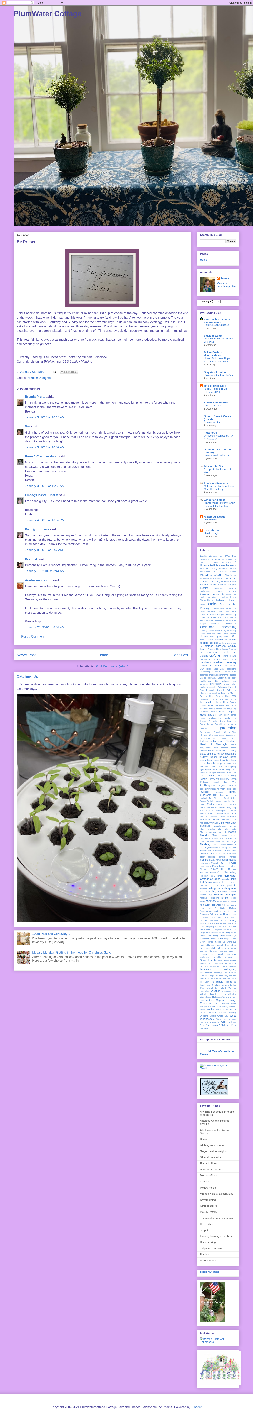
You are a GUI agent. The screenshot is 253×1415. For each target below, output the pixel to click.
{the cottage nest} (215, 385)
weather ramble (217, 1013)
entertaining (212, 687)
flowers (203, 705)
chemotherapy (221, 621)
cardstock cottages (216, 614)
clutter (226, 636)
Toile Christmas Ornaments (219, 985)
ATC (213, 581)
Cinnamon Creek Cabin (217, 633)
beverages (227, 594)
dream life (231, 672)
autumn (233, 581)
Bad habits (223, 585)
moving (224, 835)
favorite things (207, 696)
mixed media (230, 829)
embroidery (216, 684)
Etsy (202, 690)
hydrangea (205, 769)
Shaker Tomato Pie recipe (213, 923)
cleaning (204, 636)
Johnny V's (214, 779)
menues (203, 817)
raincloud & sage (214, 516)
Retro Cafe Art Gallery (213, 908)
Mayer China (206, 813)
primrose (204, 885)
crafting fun (206, 659)
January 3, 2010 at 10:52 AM (44, 447)
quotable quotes (226, 888)
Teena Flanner (229, 966)
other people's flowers (212, 857)
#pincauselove (215, 556)
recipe (224, 898)
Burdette (211, 611)
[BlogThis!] (65, 372)
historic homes (221, 751)
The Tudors (216, 981)
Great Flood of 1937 (224, 738)
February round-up (208, 699)
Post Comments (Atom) (112, 666)
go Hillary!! (205, 738)
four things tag (229, 709)
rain (202, 891)
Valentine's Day (229, 991)
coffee (233, 636)
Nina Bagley (205, 847)
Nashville (215, 838)
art (230, 578)
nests (222, 838)
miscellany (212, 829)
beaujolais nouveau (225, 588)
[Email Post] (54, 371)
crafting (214, 655)
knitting (205, 785)
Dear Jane (219, 669)
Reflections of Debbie (226, 901)
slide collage (213, 935)
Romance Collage (208, 914)
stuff (218, 948)
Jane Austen (207, 775)
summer (203, 951)
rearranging (214, 898)
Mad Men (212, 804)
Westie (213, 1016)
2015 (212, 559)
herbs (211, 750)
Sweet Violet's (230, 960)
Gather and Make (214, 499)
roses (219, 914)
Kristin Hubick (226, 789)
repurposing (218, 905)
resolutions (231, 905)
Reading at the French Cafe (218, 375)
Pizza (212, 876)
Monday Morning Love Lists (213, 832)
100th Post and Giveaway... (51, 934)
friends (203, 721)
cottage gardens (215, 645)
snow (222, 935)
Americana (215, 578)
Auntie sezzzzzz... (38, 580)
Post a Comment (32, 636)
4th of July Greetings (224, 559)
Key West (230, 782)
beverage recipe (210, 593)
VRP (219, 1006)
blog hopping (213, 600)
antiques (224, 578)
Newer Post (26, 655)
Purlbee (203, 888)
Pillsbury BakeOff (209, 869)
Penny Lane (218, 866)
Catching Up (27, 676)
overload (232, 857)
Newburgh (206, 844)
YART (222, 1025)
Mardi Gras (205, 807)
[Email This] (62, 372)
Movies (215, 835)
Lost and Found (228, 795)
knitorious (210, 432)
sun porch (217, 954)
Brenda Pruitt (35, 396)
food (227, 705)
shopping (210, 926)
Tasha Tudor (206, 963)
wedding (232, 1013)
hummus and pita (211, 766)
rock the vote (229, 911)
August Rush (223, 581)
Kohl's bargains (218, 785)
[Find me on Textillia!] (218, 1068)
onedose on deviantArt (225, 850)
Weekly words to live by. (217, 455)
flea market (207, 702)
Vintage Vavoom (207, 1006)
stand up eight (211, 533)
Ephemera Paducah (227, 687)
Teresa (225, 278)
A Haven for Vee (214, 466)
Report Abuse (209, 1271)
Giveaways (231, 735)
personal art (230, 866)
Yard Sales (211, 1025)
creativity (231, 662)
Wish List (221, 1019)
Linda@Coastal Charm (41, 495)
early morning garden (226, 675)
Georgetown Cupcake (211, 732)
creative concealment (212, 662)
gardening (227, 728)
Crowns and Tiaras (211, 665)
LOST (216, 795)
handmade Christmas (225, 741)
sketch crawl (215, 933)
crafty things (230, 659)
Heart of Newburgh (213, 744)
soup (220, 938)
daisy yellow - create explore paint (217, 320)
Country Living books (218, 649)
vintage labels (229, 1003)
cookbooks (221, 639)
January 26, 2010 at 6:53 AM (44, 627)
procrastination (217, 885)
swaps (220, 960)
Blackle (203, 600)
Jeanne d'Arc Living (227, 776)
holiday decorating (226, 754)
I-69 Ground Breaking (220, 769)
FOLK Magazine (216, 705)
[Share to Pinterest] (76, 372)
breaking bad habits (221, 608)
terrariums (205, 969)
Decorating (205, 672)
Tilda (227, 982)
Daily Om (227, 666)
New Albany (231, 838)
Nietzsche (231, 844)
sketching (226, 933)
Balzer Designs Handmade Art (213, 354)
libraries (219, 792)
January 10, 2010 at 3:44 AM (44, 571)
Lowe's (203, 804)
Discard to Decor (219, 672)
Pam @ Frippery (37, 529)
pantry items (215, 860)
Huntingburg (230, 766)
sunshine (218, 957)
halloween (206, 741)
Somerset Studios (208, 939)
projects (231, 885)
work (223, 1022)
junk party (224, 779)
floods (218, 702)
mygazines (205, 838)
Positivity (225, 879)
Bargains (232, 585)
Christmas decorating (218, 627)
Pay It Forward (227, 863)
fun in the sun (207, 724)
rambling (211, 891)
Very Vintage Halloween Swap (213, 997)
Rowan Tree (229, 914)
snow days (231, 935)
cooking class (225, 643)
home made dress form (218, 760)
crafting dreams (229, 656)
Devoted (31, 559)
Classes (232, 633)
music (233, 835)
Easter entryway (208, 678)
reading (203, 898)
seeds (223, 920)
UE (229, 988)
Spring (218, 942)
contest (209, 640)
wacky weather (215, 1009)
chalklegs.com (213, 335)
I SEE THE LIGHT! (214, 405)
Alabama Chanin (211, 575)
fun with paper (222, 724)
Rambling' (222, 891)
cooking (214, 643)
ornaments (231, 854)
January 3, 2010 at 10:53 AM (44, 486)
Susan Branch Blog (216, 402)
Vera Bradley (230, 994)
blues (202, 604)
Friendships (214, 721)
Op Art (203, 854)
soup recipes (230, 939)
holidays (223, 757)
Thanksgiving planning (211, 973)
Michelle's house (228, 820)
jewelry (203, 778)
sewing (232, 920)
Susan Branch (208, 960)
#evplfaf (203, 556)
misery (221, 829)
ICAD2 (233, 769)
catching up (231, 614)
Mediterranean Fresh (226, 813)
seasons (214, 920)
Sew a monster (212, 422)
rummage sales (207, 917)
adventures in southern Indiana (218, 572)
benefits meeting (226, 591)
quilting (212, 888)
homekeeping (214, 763)
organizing (220, 853)
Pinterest (204, 876)
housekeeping (230, 763)
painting (204, 859)
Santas (233, 917)
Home (103, 655)
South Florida (206, 942)
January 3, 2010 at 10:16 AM (44, 417)
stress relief (209, 948)
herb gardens (221, 748)
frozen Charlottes (228, 721)
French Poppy (222, 715)
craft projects (221, 652)
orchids (210, 853)
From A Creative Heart (41, 456)
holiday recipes (208, 757)
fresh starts (224, 718)
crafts (217, 659)
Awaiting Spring (208, 584)
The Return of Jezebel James (222, 979)
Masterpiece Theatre (226, 810)
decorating (231, 669)
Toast (202, 985)
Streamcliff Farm (222, 945)
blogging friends (227, 600)
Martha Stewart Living (221, 807)
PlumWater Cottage (47, 14)
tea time (219, 963)
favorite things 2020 (226, 696)
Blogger (196, 1407)
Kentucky (216, 782)
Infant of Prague (208, 772)
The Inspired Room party (216, 976)
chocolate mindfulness (224, 624)
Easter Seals (224, 678)
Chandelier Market (227, 617)
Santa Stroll (222, 917)
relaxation (205, 905)
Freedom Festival (208, 712)
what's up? (222, 1016)
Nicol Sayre (219, 844)
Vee (27, 426)
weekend (204, 1016)
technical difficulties (209, 966)
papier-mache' (229, 859)
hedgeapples (206, 748)
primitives (232, 882)
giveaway (204, 735)
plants (219, 876)
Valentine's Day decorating (212, 994)
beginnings (205, 591)
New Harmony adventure (212, 841)
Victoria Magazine (216, 1000)
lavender (204, 792)
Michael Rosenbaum (209, 820)
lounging (219, 801)
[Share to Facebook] (72, 372)
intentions (221, 772)
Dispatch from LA (215, 372)
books (212, 604)
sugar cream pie (228, 948)
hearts (233, 744)
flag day (232, 699)
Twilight (222, 988)
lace (234, 789)
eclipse (225, 681)
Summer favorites (218, 951)
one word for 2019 (213, 519)
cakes (203, 614)
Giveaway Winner (217, 735)
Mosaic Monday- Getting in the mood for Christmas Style (71, 952)
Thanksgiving (229, 969)
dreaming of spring (208, 675)
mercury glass (217, 817)
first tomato (223, 699)
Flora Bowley (229, 702)
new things (231, 841)
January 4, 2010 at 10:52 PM (44, 520)
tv (216, 988)
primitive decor (220, 882)
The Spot (204, 982)
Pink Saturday (226, 872)
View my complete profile (226, 285)
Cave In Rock (208, 617)
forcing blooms (215, 709)
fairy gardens (213, 693)
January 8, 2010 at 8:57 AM (44, 550)
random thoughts (39, 378)
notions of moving (219, 847)
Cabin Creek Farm (227, 611)
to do (233, 981)
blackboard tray (228, 597)
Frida (234, 718)
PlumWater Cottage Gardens (218, 877)
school (203, 920)
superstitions (230, 957)
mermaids (231, 817)
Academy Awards (227, 568)
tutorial (210, 988)
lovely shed (230, 801)
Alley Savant (230, 575)
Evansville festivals (215, 690)
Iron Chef (231, 772)
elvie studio (211, 530)
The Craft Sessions (216, 482)
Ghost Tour (230, 732)
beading (204, 588)
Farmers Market (229, 693)
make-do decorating (227, 804)
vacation (215, 990)
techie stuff (230, 963)
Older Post (179, 655)
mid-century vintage (209, 823)
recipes (211, 901)
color (202, 640)
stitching (210, 945)
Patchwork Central (209, 863)
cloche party (216, 636)
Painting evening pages (216, 325)
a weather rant (226, 565)
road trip (218, 911)
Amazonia (204, 578)
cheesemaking (206, 621)
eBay (216, 681)
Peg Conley (205, 866)
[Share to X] (69, 372)
